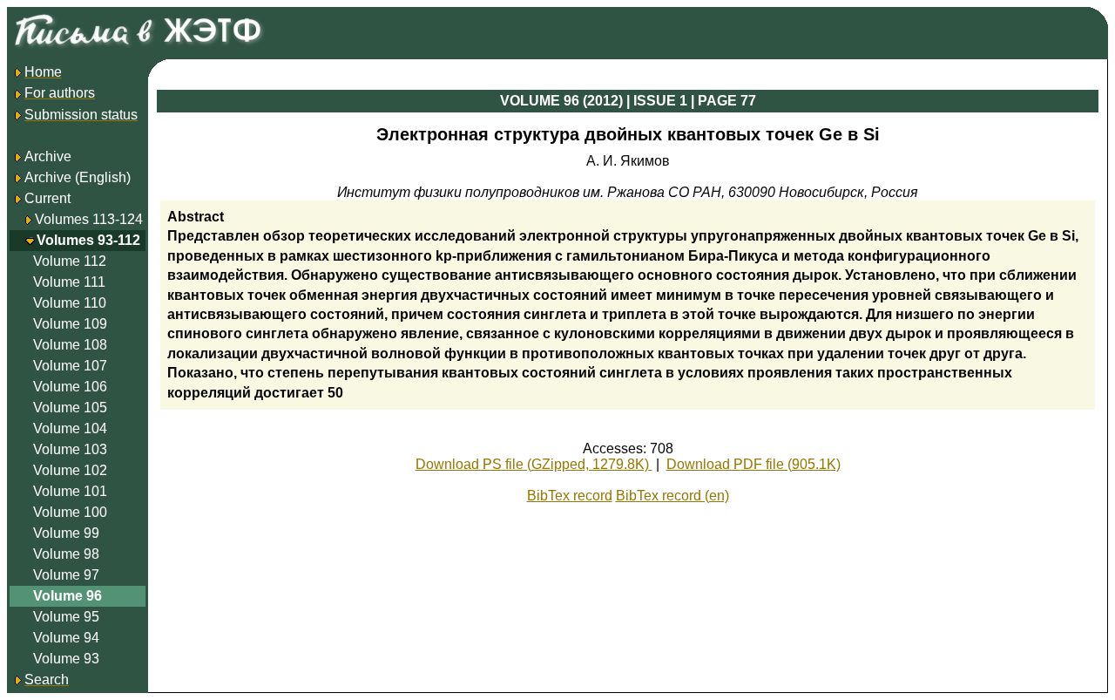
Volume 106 (70, 386)
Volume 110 (69, 303)
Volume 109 (70, 323)
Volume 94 (66, 637)
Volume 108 (70, 344)
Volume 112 (69, 261)
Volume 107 (70, 365)
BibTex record (569, 495)
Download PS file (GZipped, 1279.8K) (534, 464)
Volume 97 (66, 574)
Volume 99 (66, 533)
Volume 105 (70, 407)
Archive (47, 156)
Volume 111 (69, 282)
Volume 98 (66, 554)
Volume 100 (70, 512)
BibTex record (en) (672, 495)
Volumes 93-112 (88, 240)
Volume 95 (66, 616)
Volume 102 (70, 470)
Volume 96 (67, 595)
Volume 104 (70, 428)
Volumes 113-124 (89, 219)
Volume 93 (66, 658)
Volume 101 (70, 491)
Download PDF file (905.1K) (753, 464)
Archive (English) (77, 177)
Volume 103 (70, 449)
